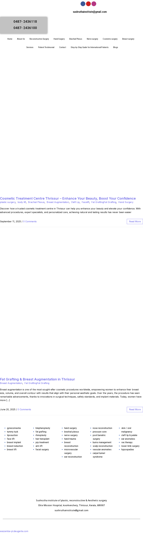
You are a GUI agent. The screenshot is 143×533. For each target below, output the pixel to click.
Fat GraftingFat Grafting (103, 202)
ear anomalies (128, 439)
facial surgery (42, 449)
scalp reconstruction (103, 446)
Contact (62, 47)
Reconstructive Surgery (39, 39)
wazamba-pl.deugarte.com (14, 531)
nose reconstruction (102, 428)
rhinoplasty (41, 435)
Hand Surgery (59, 39)
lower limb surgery (130, 446)
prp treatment (42, 442)
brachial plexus (71, 431)
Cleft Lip (75, 202)
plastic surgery (8, 202)
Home (9, 39)
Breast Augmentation (58, 202)
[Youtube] (88, 3)
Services (30, 47)
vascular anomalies (102, 449)
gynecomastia (14, 428)
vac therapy (127, 442)
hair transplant (42, 439)
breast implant (14, 442)
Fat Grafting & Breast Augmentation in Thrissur (37, 379)
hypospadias (127, 449)
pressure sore (100, 431)
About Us (21, 39)
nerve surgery (71, 435)
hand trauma (70, 439)
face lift (11, 439)
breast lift (11, 449)
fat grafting (41, 431)
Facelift (85, 202)
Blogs (115, 47)
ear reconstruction (73, 456)
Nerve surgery (92, 39)
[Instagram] (93, 3)
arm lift (39, 446)
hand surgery (70, 428)
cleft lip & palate (129, 435)
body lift (22, 202)
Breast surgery (128, 39)
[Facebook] (83, 3)
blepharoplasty (43, 428)
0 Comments (30, 221)
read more (135, 221)
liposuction (12, 435)
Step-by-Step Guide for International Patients (90, 47)
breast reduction (15, 446)
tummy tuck (12, 431)
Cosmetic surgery (110, 39)
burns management (102, 442)
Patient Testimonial (46, 47)
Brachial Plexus (75, 39)
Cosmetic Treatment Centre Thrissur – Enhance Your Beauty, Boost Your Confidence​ (68, 198)
